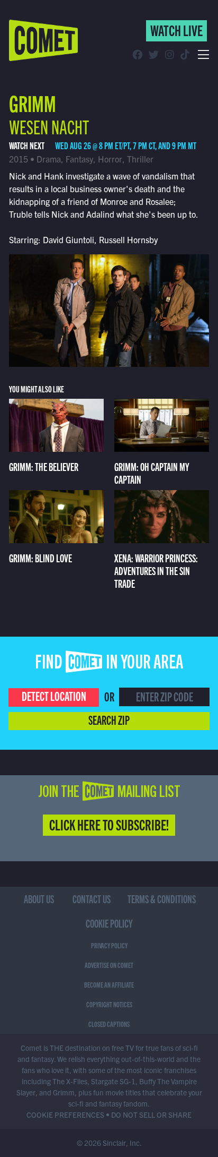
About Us (39, 898)
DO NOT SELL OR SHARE (151, 1114)
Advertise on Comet (109, 965)
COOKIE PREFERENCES (65, 1114)
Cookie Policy (109, 923)
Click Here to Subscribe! (109, 824)
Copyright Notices (109, 1004)
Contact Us (91, 898)
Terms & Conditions (162, 898)
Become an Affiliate (109, 984)
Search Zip (109, 719)
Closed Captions (109, 1024)
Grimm (32, 102)
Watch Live (176, 29)
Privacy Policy (109, 945)
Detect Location (54, 696)
